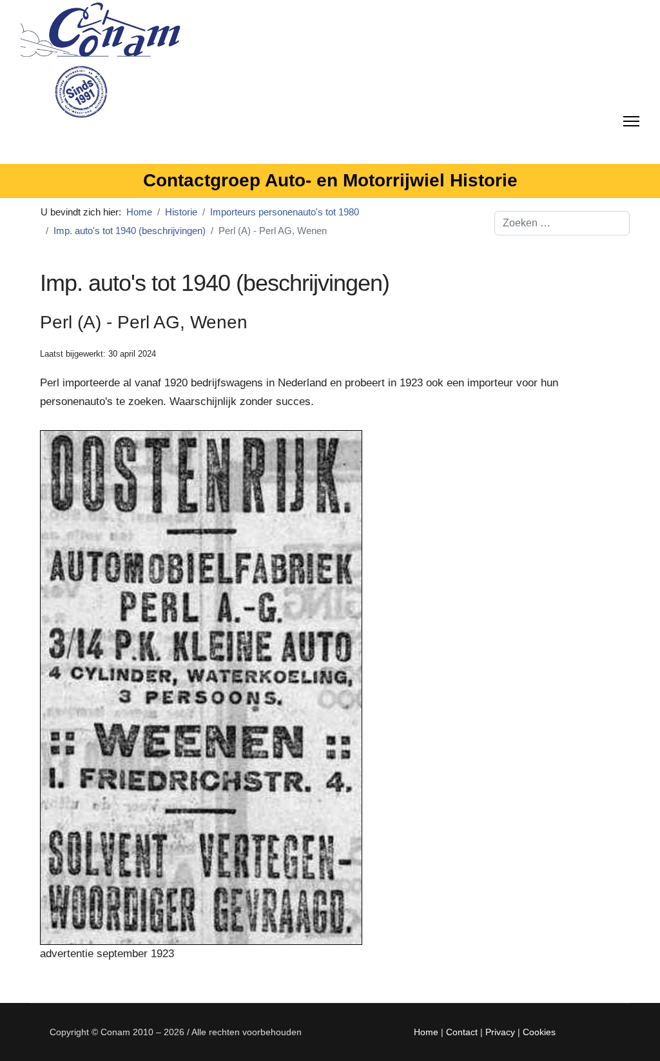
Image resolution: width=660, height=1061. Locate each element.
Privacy (500, 1032)
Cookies (539, 1032)
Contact (462, 1032)
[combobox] (562, 223)
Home (426, 1032)
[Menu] (631, 118)
